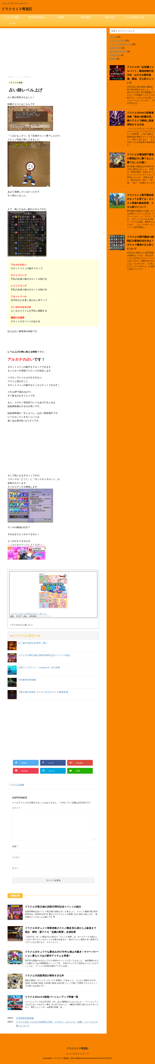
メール (16, 857)
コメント (16, 808)
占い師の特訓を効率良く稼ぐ (33, 643)
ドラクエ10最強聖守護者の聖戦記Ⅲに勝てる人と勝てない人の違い (140, 158)
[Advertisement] (53, 54)
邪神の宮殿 (110, 17)
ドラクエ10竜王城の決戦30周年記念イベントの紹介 (44, 655)
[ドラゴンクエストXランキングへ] (26, 557)
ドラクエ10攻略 (12, 17)
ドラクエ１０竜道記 (17, 9)
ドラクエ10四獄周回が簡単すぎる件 (44, 975)
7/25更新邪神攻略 (27, 679)
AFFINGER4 (107, 1058)
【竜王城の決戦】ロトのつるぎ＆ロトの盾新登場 (43, 692)
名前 (15, 846)
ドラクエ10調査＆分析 (134, 17)
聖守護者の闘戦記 (37, 17)
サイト (15, 868)
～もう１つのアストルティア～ (77, 1054)
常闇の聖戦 (85, 17)
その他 (12, 23)
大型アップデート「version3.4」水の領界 (39, 667)
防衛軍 (61, 17)
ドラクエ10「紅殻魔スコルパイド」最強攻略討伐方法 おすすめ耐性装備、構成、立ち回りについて (140, 75)
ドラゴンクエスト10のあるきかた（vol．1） (28, 614)
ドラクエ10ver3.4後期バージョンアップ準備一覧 (51, 997)
